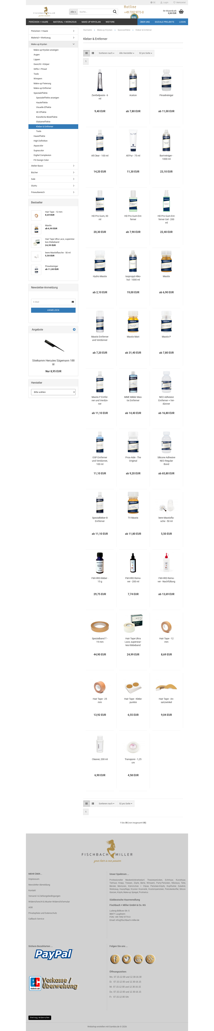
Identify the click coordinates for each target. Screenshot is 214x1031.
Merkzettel (180, 2)
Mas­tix (166, 276)
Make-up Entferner (42, 88)
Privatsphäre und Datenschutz (42, 913)
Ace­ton (133, 95)
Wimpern (38, 78)
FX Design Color (41, 160)
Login (182, 22)
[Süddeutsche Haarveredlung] (46, 11)
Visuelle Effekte (43, 107)
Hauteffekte (42, 102)
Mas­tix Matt (133, 336)
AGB (30, 907)
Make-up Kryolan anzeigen (46, 50)
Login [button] (165, 2)
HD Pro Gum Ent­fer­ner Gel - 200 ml (166, 219)
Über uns (145, 22)
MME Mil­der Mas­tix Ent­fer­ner (133, 399)
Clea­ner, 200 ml (100, 759)
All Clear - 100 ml (99, 155)
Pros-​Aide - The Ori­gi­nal (133, 459)
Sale (33, 179)
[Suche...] (115, 12)
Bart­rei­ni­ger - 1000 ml (166, 157)
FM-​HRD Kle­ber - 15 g (99, 580)
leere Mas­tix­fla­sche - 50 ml (166, 519)
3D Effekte (41, 112)
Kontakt (32, 890)
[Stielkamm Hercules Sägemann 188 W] (53, 345)
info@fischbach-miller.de (127, 920)
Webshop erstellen (96, 1026)
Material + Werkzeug (65, 22)
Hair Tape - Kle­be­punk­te (133, 701)
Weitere (110, 22)
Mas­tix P (166, 336)
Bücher (34, 172)
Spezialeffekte (40, 93)
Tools (36, 74)
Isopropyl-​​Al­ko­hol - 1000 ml (133, 278)
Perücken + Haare (38, 22)
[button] (153, 2)
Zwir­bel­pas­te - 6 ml (100, 97)
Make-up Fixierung (42, 83)
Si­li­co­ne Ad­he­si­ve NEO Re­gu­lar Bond (166, 460)
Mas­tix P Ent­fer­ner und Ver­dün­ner (100, 400)
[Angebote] (74, 330)
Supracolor (39, 150)
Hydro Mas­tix (100, 276)
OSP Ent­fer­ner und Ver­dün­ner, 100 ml (100, 460)
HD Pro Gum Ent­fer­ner (133, 218)
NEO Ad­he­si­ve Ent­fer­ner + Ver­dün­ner (166, 400)
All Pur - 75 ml (133, 155)
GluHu (34, 185)
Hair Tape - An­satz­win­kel (166, 701)
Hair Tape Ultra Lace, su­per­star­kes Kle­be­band (133, 642)
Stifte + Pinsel (40, 69)
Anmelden (53, 310)
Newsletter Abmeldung (39, 884)
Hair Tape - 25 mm (100, 701)
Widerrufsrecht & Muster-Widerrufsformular (49, 901)
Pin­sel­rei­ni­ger (166, 95)
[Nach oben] (205, 1026)
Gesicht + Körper (41, 64)
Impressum (33, 879)
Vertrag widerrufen (40, 1017)
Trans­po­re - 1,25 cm (133, 761)
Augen (37, 54)
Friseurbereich (38, 192)
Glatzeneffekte (43, 121)
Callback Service (36, 918)
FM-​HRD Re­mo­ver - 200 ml (133, 580)
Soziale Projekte (164, 22)
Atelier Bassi (37, 165)
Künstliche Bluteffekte (46, 117)
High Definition (40, 141)
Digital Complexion (42, 155)
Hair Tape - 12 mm (166, 640)
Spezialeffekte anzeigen (47, 97)
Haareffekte (39, 136)
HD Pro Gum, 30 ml (100, 218)
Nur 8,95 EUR (53, 371)
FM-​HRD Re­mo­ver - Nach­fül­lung (166, 580)
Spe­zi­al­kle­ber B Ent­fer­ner (100, 519)
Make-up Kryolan (91, 22)
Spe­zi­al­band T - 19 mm (100, 640)
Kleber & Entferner (44, 126)
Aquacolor (38, 145)
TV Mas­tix (133, 517)
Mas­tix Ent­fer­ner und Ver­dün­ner (100, 338)
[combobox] (107, 53)
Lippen (37, 59)
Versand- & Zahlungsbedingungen (44, 896)
